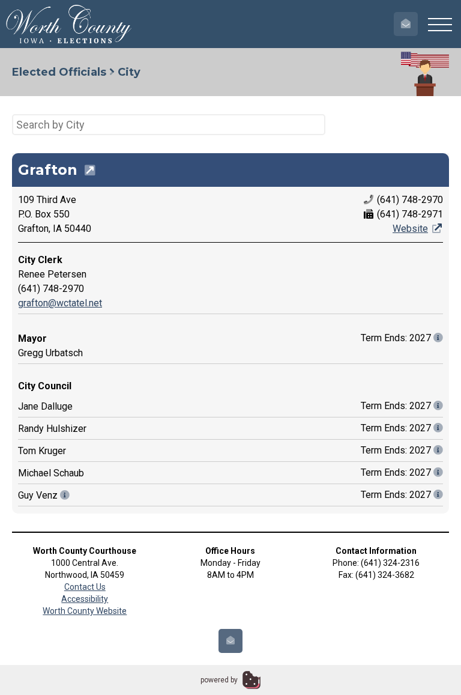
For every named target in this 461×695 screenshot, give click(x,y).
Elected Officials (59, 72)
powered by (219, 680)
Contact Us (85, 587)
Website (410, 228)
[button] (440, 24)
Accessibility (84, 599)
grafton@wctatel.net (60, 303)
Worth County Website (85, 611)
